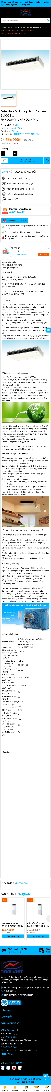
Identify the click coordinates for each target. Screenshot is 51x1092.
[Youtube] (14, 1068)
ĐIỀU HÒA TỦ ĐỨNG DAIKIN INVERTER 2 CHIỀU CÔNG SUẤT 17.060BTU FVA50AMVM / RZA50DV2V (38, 924)
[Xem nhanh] (21, 909)
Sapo (31, 1082)
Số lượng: (4, 149)
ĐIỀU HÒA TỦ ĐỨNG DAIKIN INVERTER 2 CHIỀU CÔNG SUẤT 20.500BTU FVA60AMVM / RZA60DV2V (12, 924)
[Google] (20, 1068)
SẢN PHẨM (15, 894)
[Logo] (25, 12)
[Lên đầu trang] (45, 1069)
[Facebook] (8, 1068)
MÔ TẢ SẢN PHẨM (9, 262)
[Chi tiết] (47, 248)
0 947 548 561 (17, 212)
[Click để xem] (25, 64)
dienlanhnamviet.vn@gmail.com (18, 995)
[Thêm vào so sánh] (21, 904)
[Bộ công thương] (11, 1002)
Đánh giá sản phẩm (10, 268)
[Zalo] (3, 1068)
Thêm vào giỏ (13, 936)
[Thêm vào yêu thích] (47, 160)
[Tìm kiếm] (48, 20)
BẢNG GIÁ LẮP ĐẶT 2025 (12, 265)
